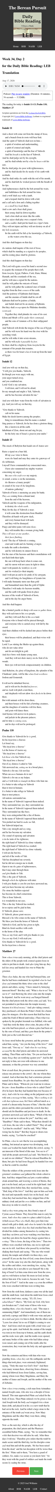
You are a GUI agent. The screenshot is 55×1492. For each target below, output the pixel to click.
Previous (21, 1470)
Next (36, 1470)
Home (16, 46)
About (11, 1488)
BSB (23, 46)
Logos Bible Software (23, 116)
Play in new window (21, 93)
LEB (40, 46)
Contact (43, 1488)
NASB (32, 46)
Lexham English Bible (37, 113)
